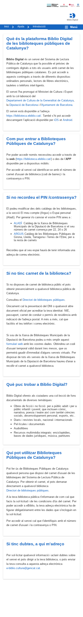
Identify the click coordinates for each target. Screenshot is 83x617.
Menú (73, 27)
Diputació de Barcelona (23, 104)
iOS (56, 120)
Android (67, 120)
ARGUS (19, 233)
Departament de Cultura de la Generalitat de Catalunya (40, 100)
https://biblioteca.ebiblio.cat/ (23, 115)
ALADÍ (18, 223)
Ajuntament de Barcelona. (57, 104)
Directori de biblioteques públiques (44, 299)
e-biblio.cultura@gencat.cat (23, 568)
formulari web (14, 344)
